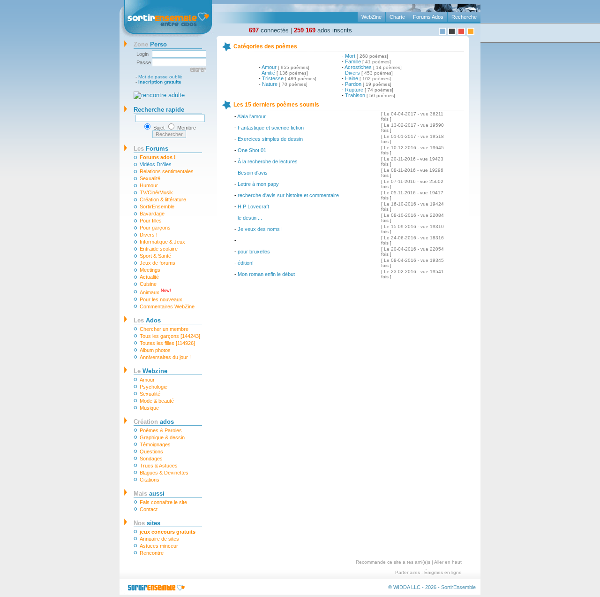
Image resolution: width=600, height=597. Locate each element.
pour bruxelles (254, 251)
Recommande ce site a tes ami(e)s (393, 562)
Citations (149, 479)
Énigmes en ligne (443, 572)
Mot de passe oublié (160, 76)
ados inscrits (323, 30)
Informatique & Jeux (162, 242)
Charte (397, 17)
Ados (147, 320)
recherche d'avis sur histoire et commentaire (288, 195)
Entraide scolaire (159, 249)
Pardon (353, 84)
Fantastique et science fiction (271, 127)
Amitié (268, 73)
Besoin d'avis (253, 173)
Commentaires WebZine (167, 306)
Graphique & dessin (162, 437)
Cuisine (148, 284)
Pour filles (151, 220)
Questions (151, 451)
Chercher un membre (164, 329)
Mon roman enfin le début (266, 274)
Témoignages (155, 444)
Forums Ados (428, 17)
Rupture (354, 89)
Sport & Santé (155, 256)
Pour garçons (155, 227)
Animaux (155, 291)
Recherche (464, 17)
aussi (149, 493)
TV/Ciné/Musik (156, 192)
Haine (351, 78)
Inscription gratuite (159, 81)
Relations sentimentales (167, 171)
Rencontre (152, 553)
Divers (352, 73)
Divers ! (149, 234)
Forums (151, 148)
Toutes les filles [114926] (167, 343)
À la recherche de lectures (268, 161)
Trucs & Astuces (159, 465)
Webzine (150, 371)
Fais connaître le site (163, 502)
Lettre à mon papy (258, 184)
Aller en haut (448, 562)
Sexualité (150, 178)
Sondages (151, 458)
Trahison (355, 95)
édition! (246, 263)
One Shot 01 (252, 150)
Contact (149, 509)
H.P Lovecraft (253, 206)
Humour (149, 185)
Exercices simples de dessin (270, 139)
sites (147, 523)
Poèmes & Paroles (161, 430)
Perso (150, 44)
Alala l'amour (251, 116)
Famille (353, 61)
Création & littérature (163, 199)
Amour (147, 380)
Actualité (149, 277)
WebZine (371, 17)
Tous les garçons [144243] (170, 336)
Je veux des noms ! (260, 229)
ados (154, 421)
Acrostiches (358, 67)
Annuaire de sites (159, 539)
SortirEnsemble (157, 206)
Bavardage (152, 213)
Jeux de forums (157, 263)
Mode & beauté (157, 401)
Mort (350, 56)
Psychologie (153, 387)
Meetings (150, 270)
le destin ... (250, 218)
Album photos (155, 350)
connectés (269, 30)
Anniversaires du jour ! (165, 357)
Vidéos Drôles (156, 164)
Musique (149, 408)
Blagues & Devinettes (164, 472)
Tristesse (273, 78)
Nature (270, 84)
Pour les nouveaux (161, 299)
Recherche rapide (159, 109)
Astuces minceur (159, 546)
